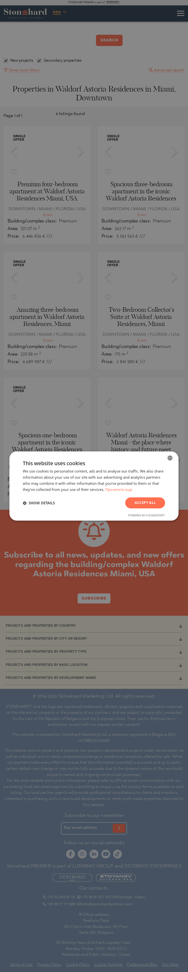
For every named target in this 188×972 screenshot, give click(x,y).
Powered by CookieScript (146, 515)
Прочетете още (118, 489)
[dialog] (93, 486)
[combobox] (170, 457)
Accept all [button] (145, 502)
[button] (39, 503)
